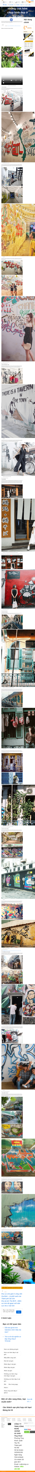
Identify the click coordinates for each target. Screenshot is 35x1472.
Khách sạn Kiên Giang (30, 1419)
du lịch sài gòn (9, 1361)
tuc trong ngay (13, 1384)
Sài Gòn (19, 19)
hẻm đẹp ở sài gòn (10, 1364)
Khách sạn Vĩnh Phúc (3, 1421)
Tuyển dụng (2, 1426)
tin (5, 1384)
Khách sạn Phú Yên (8, 1420)
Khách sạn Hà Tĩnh (8, 1419)
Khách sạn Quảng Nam (19, 1420)
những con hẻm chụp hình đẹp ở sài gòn (10, 1375)
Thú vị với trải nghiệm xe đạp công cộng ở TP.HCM (13, 1339)
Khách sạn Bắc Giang (13, 1418)
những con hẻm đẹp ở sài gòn (12, 1380)
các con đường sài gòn (11, 1349)
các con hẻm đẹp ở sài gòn (11, 1353)
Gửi (19, 1312)
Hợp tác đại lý (2, 1427)
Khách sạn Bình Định (24, 1418)
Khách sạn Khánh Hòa (24, 1419)
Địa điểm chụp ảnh (10, 1357)
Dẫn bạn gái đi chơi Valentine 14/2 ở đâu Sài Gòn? (13, 1330)
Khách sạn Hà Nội (2, 1419)
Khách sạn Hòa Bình (19, 1419)
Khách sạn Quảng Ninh (30, 1420)
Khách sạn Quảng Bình (13, 1420)
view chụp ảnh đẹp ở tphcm (10, 1391)
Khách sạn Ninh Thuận (3, 1420)
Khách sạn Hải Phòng (13, 1419)
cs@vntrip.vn (23, 1464)
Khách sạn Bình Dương (30, 1418)
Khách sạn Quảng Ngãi (24, 1420)
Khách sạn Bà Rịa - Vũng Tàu (9, 1418)
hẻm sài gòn (8, 1370)
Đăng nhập (32, 0)
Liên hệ (2, 1423)
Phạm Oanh (14, 19)
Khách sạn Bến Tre (19, 1418)
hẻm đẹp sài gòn (10, 1367)
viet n (6, 1387)
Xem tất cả (29, 1400)
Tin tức (5, 4)
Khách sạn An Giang (2, 1418)
